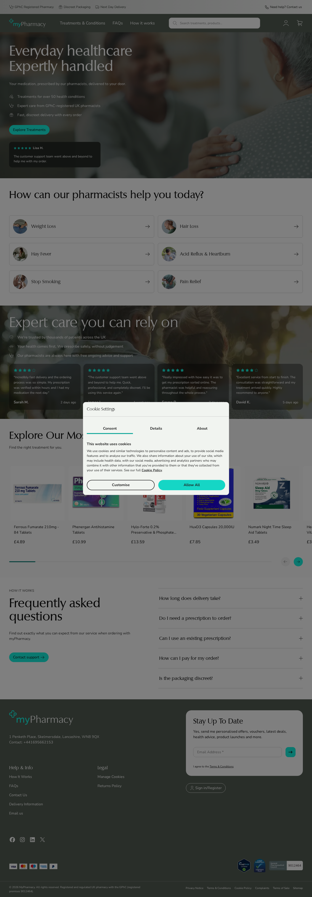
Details (156, 428)
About (202, 428)
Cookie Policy (152, 470)
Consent (110, 428)
